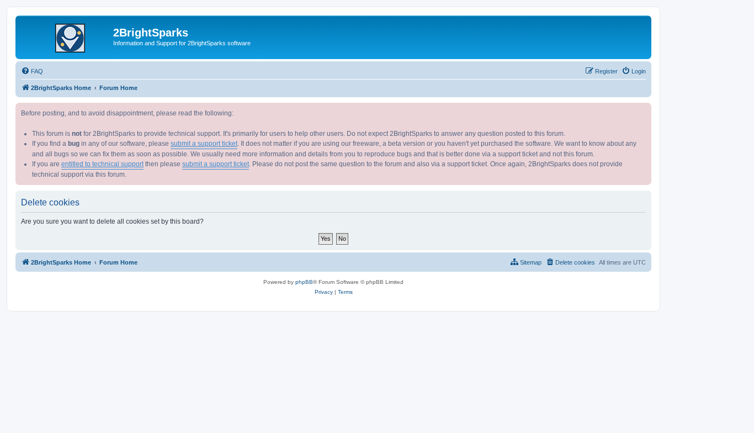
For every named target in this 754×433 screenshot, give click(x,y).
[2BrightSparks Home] (65, 36)
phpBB (304, 282)
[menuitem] (32, 71)
